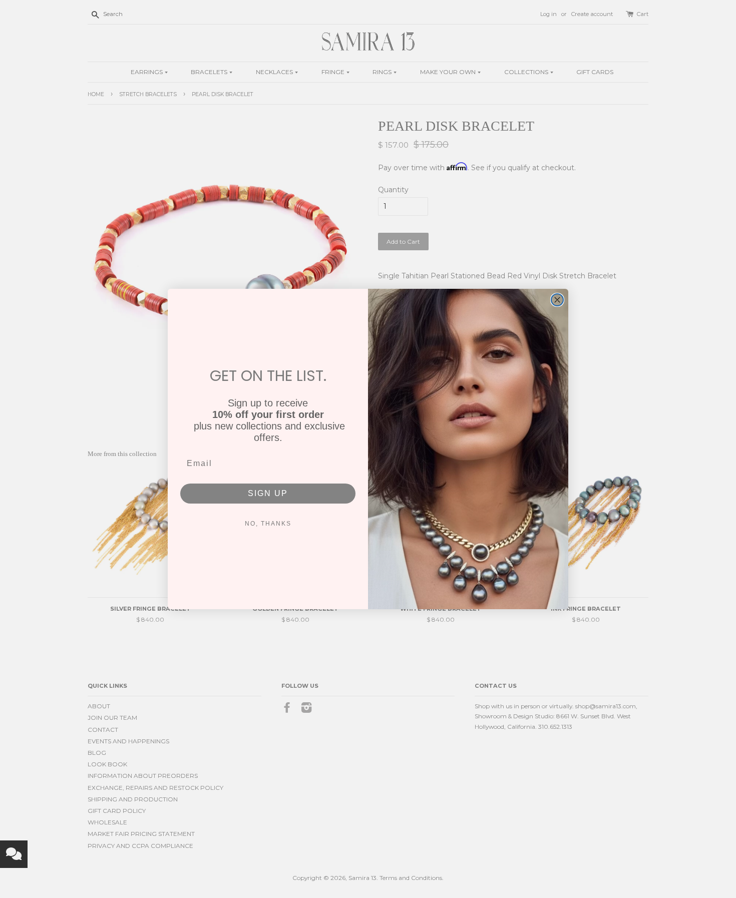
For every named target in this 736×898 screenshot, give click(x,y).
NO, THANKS (268, 523)
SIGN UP (268, 493)
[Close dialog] (557, 300)
